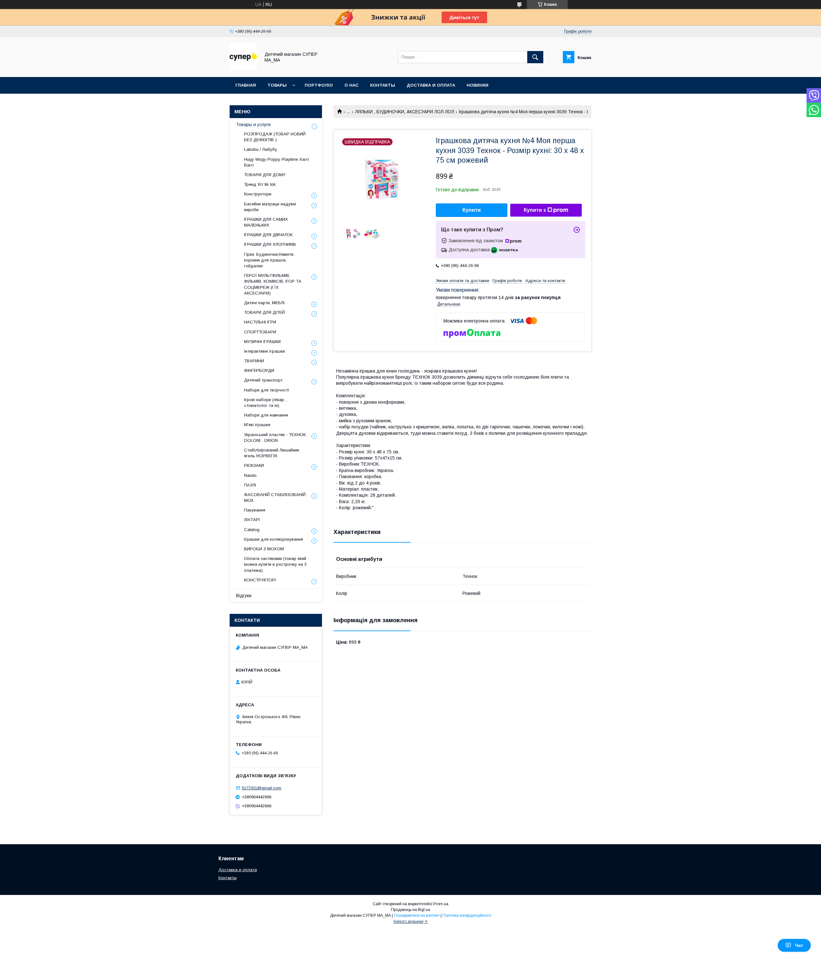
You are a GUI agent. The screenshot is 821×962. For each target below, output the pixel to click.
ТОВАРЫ (277, 85)
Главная (245, 85)
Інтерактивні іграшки (264, 351)
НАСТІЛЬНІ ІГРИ (260, 322)
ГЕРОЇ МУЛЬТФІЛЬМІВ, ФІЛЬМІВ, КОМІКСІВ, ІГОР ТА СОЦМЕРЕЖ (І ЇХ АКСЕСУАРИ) (272, 284)
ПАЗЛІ (250, 485)
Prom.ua (440, 904)
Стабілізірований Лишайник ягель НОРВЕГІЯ (271, 453)
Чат (799, 945)
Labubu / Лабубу (260, 149)
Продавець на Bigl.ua (410, 909)
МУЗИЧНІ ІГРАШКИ (262, 341)
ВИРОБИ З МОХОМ (264, 548)
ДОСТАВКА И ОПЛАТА (431, 85)
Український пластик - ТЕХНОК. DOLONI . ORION (275, 437)
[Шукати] (535, 57)
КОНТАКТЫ (382, 85)
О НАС (351, 85)
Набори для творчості (266, 390)
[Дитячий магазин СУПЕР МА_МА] (243, 68)
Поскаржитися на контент (417, 915)
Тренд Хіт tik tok (260, 184)
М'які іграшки (257, 424)
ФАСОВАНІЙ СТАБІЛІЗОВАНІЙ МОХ (275, 497)
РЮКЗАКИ (254, 465)
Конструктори (257, 194)
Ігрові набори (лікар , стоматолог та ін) (265, 402)
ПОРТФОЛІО (319, 85)
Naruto (250, 475)
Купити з (535, 210)
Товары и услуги (253, 124)
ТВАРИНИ (254, 360)
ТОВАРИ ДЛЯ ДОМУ (264, 174)
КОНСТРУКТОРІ (260, 580)
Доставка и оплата (237, 869)
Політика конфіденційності (467, 915)
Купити (471, 210)
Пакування (254, 510)
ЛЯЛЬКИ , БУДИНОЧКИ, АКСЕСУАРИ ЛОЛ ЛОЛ (404, 111)
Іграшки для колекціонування (273, 539)
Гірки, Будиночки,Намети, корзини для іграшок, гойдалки (269, 260)
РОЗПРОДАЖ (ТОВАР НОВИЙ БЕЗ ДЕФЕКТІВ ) (275, 137)
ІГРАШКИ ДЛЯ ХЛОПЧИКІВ (270, 244)
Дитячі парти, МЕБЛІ (264, 302)
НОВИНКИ (477, 85)
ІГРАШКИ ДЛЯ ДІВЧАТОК (268, 234)
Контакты (227, 877)
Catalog (251, 529)
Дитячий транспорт (263, 380)
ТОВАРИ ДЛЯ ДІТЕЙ (264, 312)
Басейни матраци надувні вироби (270, 207)
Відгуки (243, 595)
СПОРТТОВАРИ (260, 332)
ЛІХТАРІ (252, 519)
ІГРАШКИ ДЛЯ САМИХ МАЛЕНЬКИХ (266, 222)
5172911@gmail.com (261, 788)
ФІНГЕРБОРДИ (259, 370)
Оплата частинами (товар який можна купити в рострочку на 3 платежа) (275, 564)
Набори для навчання (266, 415)
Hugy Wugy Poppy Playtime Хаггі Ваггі (276, 162)
